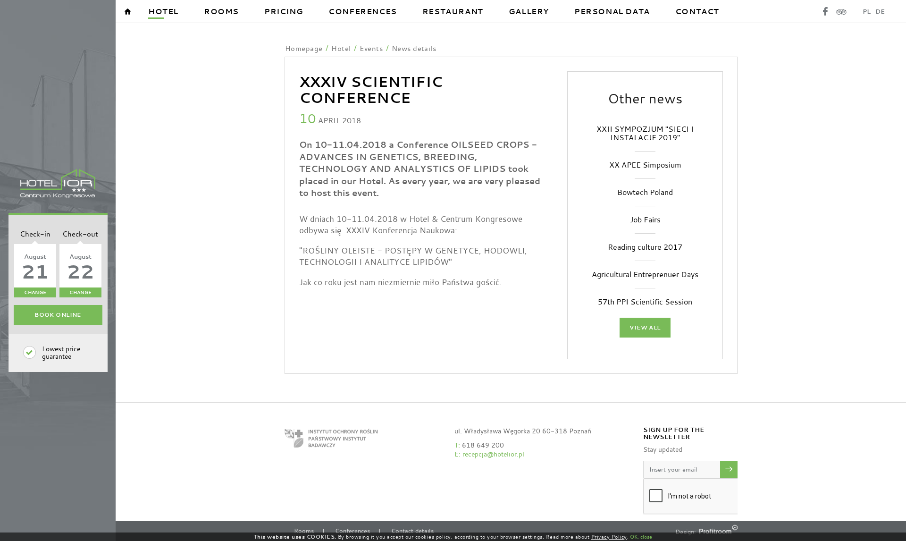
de (880, 11)
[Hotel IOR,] (58, 184)
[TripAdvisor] (841, 11)
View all (645, 327)
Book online (57, 315)
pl (867, 11)
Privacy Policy (609, 536)
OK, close (641, 536)
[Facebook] (825, 11)
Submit (729, 469)
